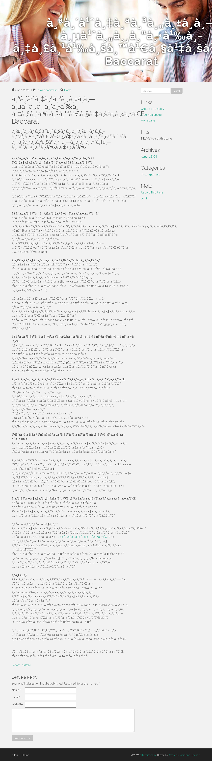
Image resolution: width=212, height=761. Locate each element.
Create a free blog (152, 108)
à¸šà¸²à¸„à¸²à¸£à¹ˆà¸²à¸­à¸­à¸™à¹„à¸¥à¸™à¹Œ (83, 536)
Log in (144, 198)
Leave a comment (46, 89)
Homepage (148, 120)
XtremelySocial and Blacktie (184, 754)
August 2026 (149, 156)
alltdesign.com (148, 754)
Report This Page (21, 664)
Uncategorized (150, 174)
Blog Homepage (151, 114)
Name (16, 689)
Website (17, 704)
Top (15, 754)
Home (67, 89)
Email (16, 697)
